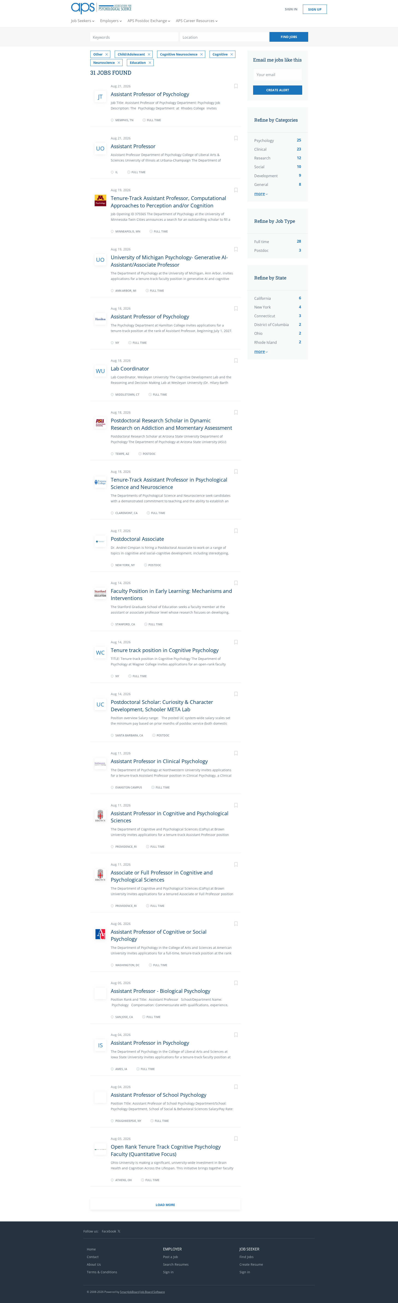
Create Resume (251, 1264)
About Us (94, 1264)
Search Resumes (176, 1264)
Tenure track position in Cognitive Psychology (165, 650)
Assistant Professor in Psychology (150, 1042)
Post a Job (170, 1257)
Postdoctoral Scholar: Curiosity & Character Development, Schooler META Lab (162, 705)
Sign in (291, 9)
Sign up (315, 9)
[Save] (231, 87)
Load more (165, 1205)
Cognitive (220, 54)
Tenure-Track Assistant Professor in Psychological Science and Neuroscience (169, 483)
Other (97, 54)
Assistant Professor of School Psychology (158, 1094)
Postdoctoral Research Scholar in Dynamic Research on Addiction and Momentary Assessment (171, 424)
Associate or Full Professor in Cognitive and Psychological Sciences (162, 876)
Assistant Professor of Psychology (150, 94)
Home (91, 1249)
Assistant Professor (133, 146)
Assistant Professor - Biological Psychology (160, 990)
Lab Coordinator (130, 368)
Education (138, 62)
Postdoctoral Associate (137, 538)
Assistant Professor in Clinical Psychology (159, 761)
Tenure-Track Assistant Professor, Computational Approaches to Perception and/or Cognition (168, 201)
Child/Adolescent (131, 54)
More (259, 193)
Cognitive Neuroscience (178, 54)
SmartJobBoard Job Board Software (142, 1292)
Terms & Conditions (102, 1272)
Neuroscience (104, 62)
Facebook (109, 1231)
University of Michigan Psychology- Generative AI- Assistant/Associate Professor (169, 261)
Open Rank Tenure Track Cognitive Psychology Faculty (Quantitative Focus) (166, 1150)
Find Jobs (289, 37)
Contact (93, 1257)
